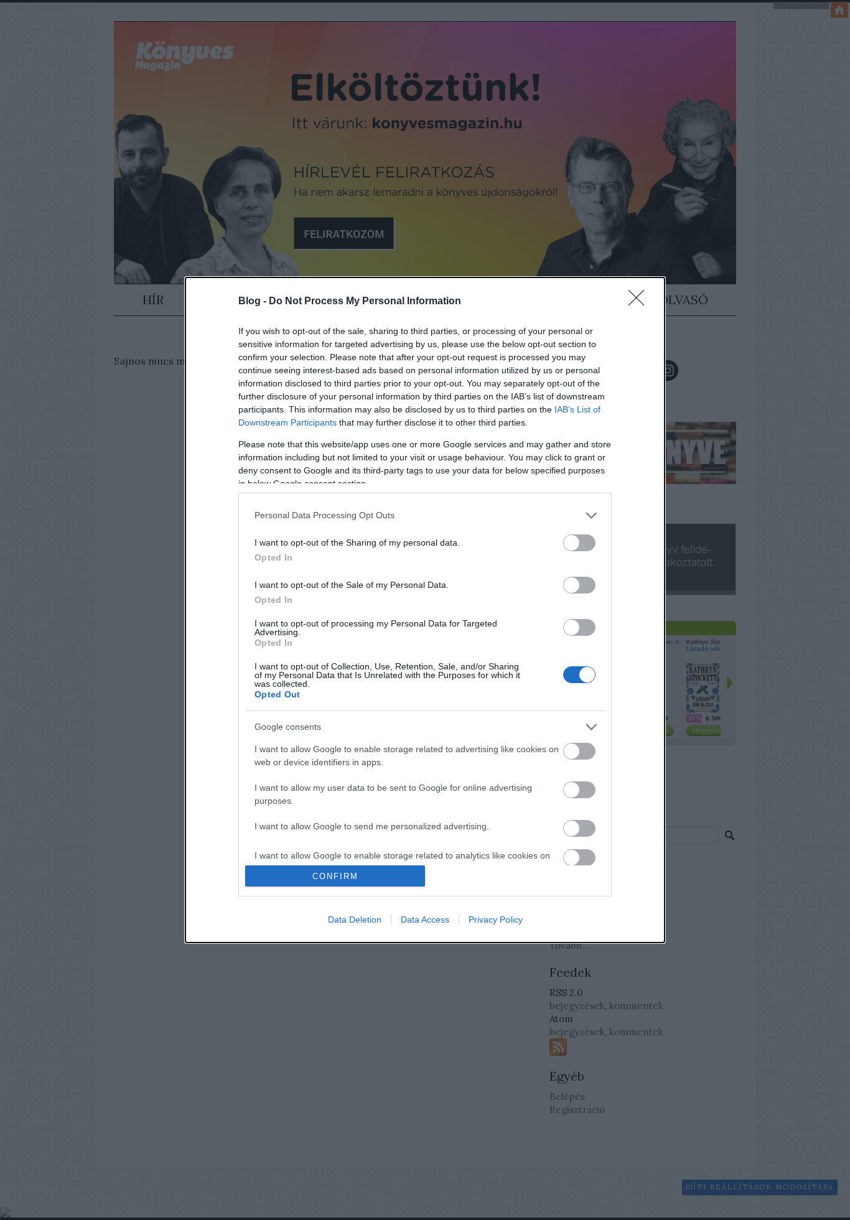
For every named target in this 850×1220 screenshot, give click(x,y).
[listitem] (425, 515)
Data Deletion (354, 919)
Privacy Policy (496, 919)
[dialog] (425, 610)
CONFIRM (335, 876)
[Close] (640, 302)
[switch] (579, 542)
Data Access (425, 919)
